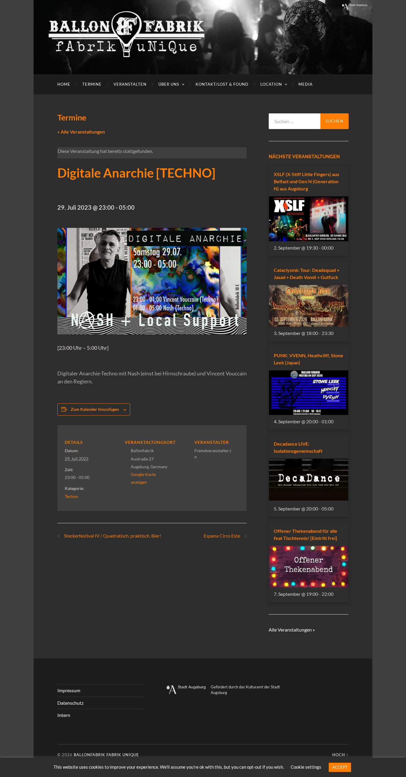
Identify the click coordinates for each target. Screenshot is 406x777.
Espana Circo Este (222, 535)
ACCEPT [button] (339, 767)
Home (63, 84)
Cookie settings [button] (306, 767)
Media (305, 84)
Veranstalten (130, 84)
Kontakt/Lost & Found (222, 84)
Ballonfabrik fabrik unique (106, 754)
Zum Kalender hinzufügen (95, 409)
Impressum (68, 690)
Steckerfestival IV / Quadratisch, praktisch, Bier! (112, 535)
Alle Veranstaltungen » (292, 629)
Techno (71, 496)
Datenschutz (70, 703)
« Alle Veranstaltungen (81, 131)
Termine (92, 84)
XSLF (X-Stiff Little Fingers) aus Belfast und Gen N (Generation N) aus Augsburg (306, 181)
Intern (63, 715)
